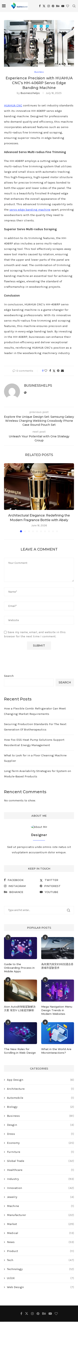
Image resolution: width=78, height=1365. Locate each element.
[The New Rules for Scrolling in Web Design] (20, 1033)
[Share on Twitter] (54, 371)
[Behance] (57, 6)
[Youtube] (62, 6)
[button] (7, 497)
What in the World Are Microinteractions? (56, 1050)
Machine (40, 1206)
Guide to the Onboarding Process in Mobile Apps (19, 967)
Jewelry (40, 1197)
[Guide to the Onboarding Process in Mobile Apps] (20, 948)
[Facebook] (40, 6)
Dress (40, 1134)
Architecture (40, 1089)
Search (9, 676)
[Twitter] (44, 6)
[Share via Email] (62, 370)
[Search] (74, 6)
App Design (40, 1080)
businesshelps (30, 93)
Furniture (40, 1152)
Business (40, 1116)
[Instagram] (48, 6)
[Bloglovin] (67, 6)
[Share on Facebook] (50, 370)
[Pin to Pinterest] (58, 370)
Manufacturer (40, 1215)
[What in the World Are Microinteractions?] (57, 1033)
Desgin (40, 1125)
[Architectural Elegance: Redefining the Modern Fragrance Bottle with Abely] (39, 486)
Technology (40, 1269)
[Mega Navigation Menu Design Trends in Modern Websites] (57, 991)
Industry (40, 1179)
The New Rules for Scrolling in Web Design (20, 1050)
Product (40, 1251)
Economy (40, 1143)
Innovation (40, 1188)
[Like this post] (45, 370)
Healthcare (40, 1170)
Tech (40, 1260)
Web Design (40, 1287)
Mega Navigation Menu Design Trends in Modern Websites (56, 1010)
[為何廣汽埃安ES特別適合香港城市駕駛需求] (57, 948)
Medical (40, 1233)
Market (40, 1224)
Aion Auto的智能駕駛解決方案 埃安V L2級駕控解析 (20, 1008)
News (40, 1242)
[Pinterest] (53, 6)
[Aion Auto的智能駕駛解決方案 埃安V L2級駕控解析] (20, 991)
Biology (40, 1107)
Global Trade (40, 1161)
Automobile (40, 1098)
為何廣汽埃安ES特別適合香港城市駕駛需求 (57, 965)
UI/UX (40, 1278)
